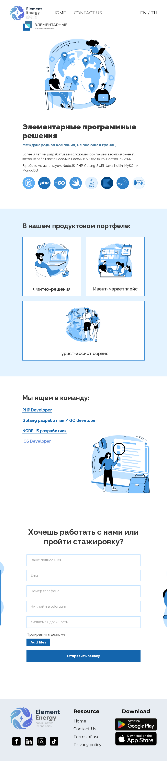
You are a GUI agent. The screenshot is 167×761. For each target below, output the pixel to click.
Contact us (88, 12)
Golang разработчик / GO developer (59, 420)
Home (59, 12)
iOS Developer (36, 441)
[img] (26, 13)
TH (154, 12)
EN (143, 12)
